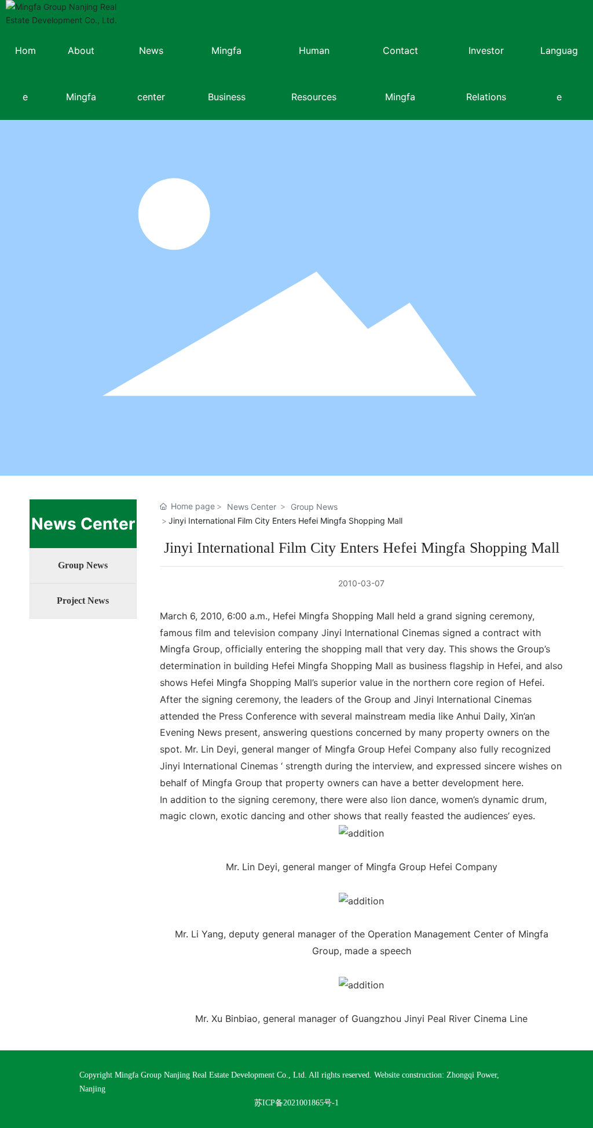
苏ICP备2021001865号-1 (296, 1102)
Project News (83, 600)
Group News (83, 565)
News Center (251, 507)
